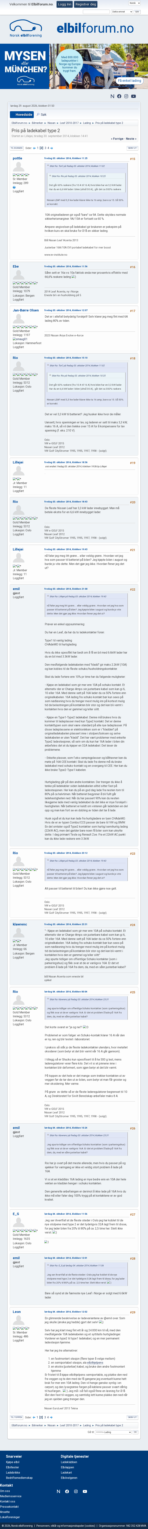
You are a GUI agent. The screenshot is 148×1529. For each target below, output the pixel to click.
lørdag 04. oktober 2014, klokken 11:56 (65, 1214)
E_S (16, 1214)
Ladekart (66, 1472)
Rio (15, 358)
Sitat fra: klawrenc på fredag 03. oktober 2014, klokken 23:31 (79, 999)
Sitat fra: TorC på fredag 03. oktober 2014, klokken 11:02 (77, 166)
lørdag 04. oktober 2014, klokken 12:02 (65, 1311)
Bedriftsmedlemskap (19, 1478)
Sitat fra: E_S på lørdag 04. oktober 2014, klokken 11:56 (77, 1265)
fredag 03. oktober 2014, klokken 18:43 (65, 501)
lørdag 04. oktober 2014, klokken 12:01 (65, 1258)
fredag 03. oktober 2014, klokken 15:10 (65, 357)
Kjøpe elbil (12, 1462)
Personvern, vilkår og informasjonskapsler (60, 1525)
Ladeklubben (69, 1462)
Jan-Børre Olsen (26, 310)
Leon (17, 1312)
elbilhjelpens (95, 1362)
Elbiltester (12, 1467)
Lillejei (18, 462)
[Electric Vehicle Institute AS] (14, 187)
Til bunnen (16, 148)
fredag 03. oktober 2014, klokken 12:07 (65, 310)
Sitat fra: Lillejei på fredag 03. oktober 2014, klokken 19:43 (78, 596)
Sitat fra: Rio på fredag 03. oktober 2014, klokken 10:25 (78, 176)
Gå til (91, 1432)
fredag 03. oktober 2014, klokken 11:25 (65, 158)
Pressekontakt (9, 1506)
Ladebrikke (13, 1472)
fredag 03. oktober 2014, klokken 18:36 (65, 462)
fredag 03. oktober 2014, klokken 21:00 (65, 588)
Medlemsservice (10, 1496)
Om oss (5, 1491)
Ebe (16, 266)
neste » (131, 138)
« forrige (117, 138)
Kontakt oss (7, 1501)
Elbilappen (67, 1467)
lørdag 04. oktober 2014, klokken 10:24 (65, 1127)
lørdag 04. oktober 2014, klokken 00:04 (65, 991)
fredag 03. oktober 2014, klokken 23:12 (65, 853)
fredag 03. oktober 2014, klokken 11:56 (65, 266)
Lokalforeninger (10, 1517)
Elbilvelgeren (69, 1478)
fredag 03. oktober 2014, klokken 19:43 (65, 549)
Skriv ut (132, 148)
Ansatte (5, 1512)
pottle (17, 158)
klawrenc (20, 924)
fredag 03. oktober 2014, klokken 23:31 (65, 924)
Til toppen (16, 1417)
